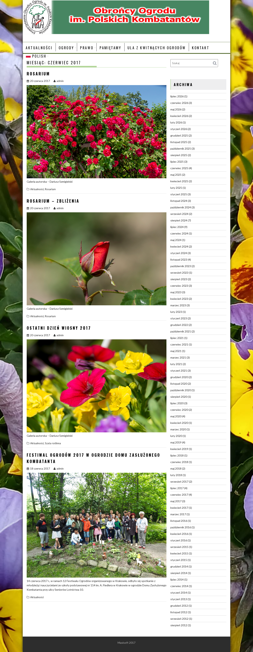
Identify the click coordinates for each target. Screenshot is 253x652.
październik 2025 (180, 148)
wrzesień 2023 (179, 272)
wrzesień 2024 (179, 213)
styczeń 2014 (178, 592)
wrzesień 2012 (179, 618)
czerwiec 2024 (179, 233)
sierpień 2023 (178, 279)
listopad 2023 (178, 259)
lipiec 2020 (177, 403)
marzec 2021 (178, 357)
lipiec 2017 (177, 488)
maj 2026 (175, 109)
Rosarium (38, 74)
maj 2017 (175, 501)
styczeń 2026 (178, 129)
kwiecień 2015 (179, 553)
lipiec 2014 (177, 579)
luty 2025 (176, 187)
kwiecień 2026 (179, 116)
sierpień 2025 (178, 155)
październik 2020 (180, 390)
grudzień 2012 (179, 605)
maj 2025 (175, 174)
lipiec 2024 (177, 227)
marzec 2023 (178, 305)
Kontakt (200, 47)
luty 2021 (176, 364)
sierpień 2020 (178, 396)
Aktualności (39, 47)
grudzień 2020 (179, 377)
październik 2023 (180, 266)
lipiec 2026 (177, 96)
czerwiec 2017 (179, 494)
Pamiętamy (110, 47)
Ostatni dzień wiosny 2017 (59, 328)
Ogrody (66, 47)
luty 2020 (176, 436)
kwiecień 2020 (179, 422)
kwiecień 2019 (179, 449)
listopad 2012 (178, 612)
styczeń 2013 (178, 599)
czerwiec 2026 (179, 102)
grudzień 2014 (179, 566)
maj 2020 (175, 416)
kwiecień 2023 (179, 298)
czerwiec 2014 (179, 586)
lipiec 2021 (177, 338)
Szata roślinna (53, 443)
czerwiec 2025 (179, 168)
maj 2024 (175, 240)
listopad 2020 (178, 383)
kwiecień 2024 (179, 246)
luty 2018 (176, 475)
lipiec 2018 (177, 455)
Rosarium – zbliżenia (53, 201)
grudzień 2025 (179, 135)
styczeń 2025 (178, 194)
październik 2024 (180, 207)
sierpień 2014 (178, 573)
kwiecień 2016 (179, 533)
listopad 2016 (178, 520)
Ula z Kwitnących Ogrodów (156, 47)
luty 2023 (176, 311)
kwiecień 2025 (179, 181)
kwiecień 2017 (179, 507)
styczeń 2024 (178, 253)
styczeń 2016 (178, 540)
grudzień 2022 (179, 324)
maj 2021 (175, 351)
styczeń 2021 (178, 370)
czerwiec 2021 (179, 344)
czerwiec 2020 (179, 409)
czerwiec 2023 (179, 285)
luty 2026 (176, 122)
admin (60, 81)
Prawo (86, 47)
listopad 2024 (178, 200)
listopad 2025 (178, 142)
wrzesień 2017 (179, 481)
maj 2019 (175, 442)
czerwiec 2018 (179, 462)
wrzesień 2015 (179, 547)
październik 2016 (180, 527)
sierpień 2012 (178, 625)
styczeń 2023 (178, 318)
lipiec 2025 (177, 161)
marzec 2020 (178, 429)
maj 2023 (175, 292)
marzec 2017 (178, 514)
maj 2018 (175, 468)
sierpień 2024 (178, 220)
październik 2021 (180, 331)
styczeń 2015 (178, 560)
